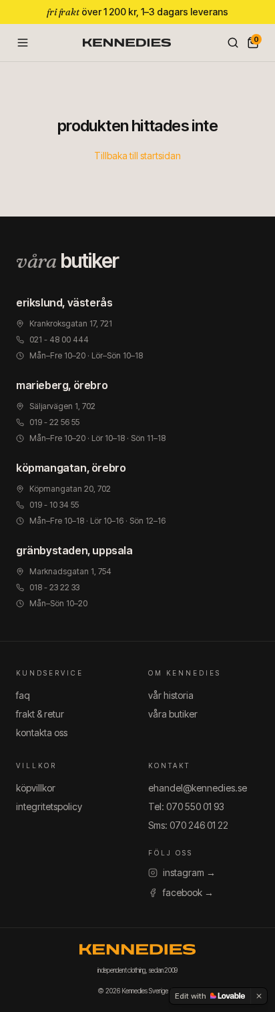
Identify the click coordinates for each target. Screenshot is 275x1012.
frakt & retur (40, 714)
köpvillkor (35, 787)
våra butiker (173, 714)
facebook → (188, 892)
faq (23, 695)
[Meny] (22, 42)
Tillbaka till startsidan (137, 155)
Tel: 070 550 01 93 (186, 806)
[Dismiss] (259, 996)
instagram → (189, 872)
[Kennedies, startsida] (127, 43)
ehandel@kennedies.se (197, 787)
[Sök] (233, 42)
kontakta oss (41, 732)
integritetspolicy (49, 806)
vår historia (171, 695)
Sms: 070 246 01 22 (188, 825)
